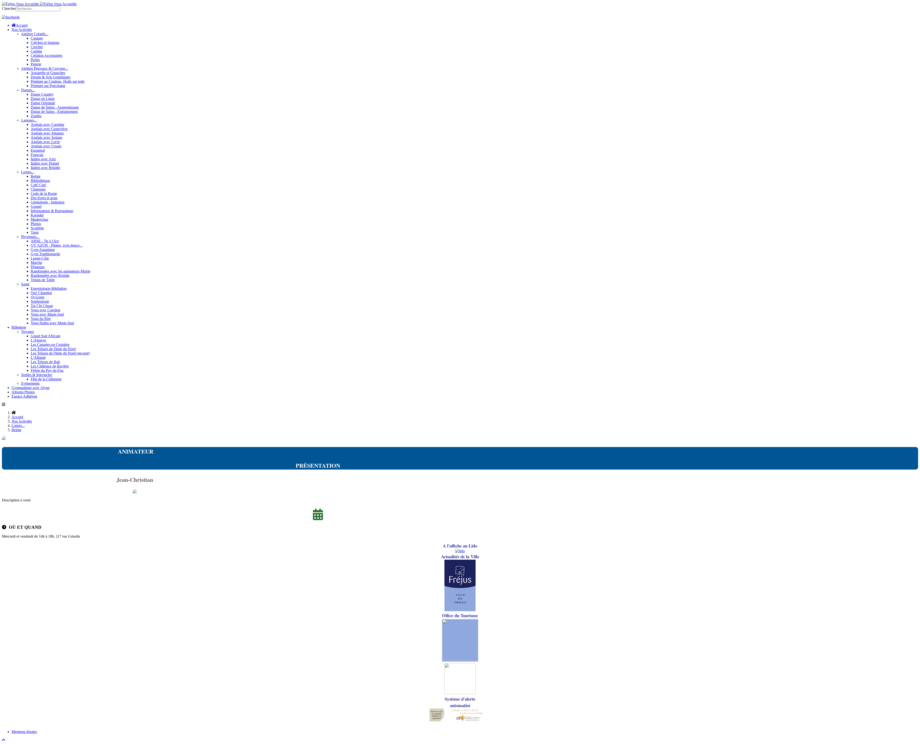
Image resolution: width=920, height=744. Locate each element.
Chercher (9, 8)
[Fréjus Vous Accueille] (39, 4)
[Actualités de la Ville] (460, 610)
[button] (22, 30)
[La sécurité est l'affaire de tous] (460, 693)
